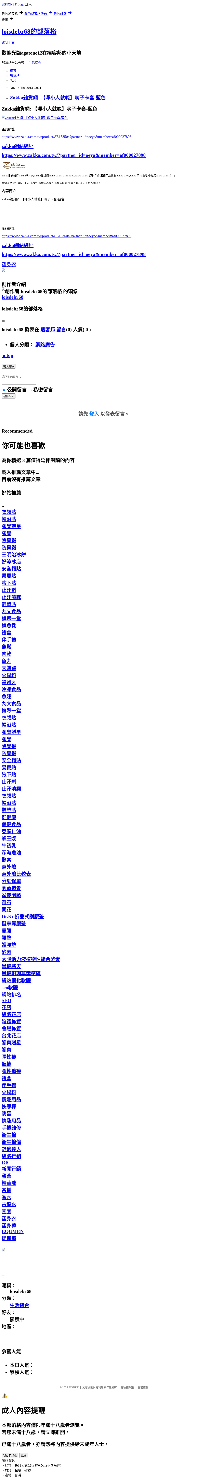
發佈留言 (8, 396)
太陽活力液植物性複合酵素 (31, 959)
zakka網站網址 (18, 146)
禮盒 (6, 632)
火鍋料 (9, 675)
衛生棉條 (11, 1142)
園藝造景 (11, 888)
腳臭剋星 (11, 526)
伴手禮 (9, 639)
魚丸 (6, 661)
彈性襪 (9, 1057)
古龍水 (9, 1204)
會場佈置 (11, 1028)
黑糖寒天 (11, 966)
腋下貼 (9, 583)
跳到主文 (8, 42)
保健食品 (11, 824)
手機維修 (11, 1128)
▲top (7, 355)
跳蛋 (6, 1113)
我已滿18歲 (10, 1455)
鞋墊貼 (9, 604)
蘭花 (6, 909)
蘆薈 (6, 1176)
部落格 (15, 75)
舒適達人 (11, 1149)
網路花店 (11, 1014)
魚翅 (6, 696)
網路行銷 (11, 1156)
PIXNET (74, 1387)
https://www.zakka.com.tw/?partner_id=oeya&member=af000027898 (74, 155)
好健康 (9, 817)
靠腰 (6, 930)
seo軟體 (10, 987)
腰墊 (6, 938)
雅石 (6, 902)
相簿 (13, 71)
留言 (61, 329)
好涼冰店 (11, 561)
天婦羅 (9, 668)
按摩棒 (9, 1106)
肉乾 (6, 654)
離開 (23, 1455)
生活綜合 (34, 62)
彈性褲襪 (11, 1071)
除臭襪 (9, 540)
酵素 (6, 859)
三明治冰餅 (14, 554)
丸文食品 (11, 611)
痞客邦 (47, 329)
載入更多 (8, 366)
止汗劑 (9, 590)
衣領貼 (9, 512)
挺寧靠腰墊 (14, 923)
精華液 (9, 1183)
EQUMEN (13, 1231)
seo (5, 1162)
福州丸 (9, 682)
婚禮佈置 (11, 1021)
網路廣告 (45, 344)
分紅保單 (11, 881)
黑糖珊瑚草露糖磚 (21, 973)
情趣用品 (11, 1099)
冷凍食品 (11, 689)
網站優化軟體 (16, 980)
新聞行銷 (11, 1169)
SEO (6, 1000)
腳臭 (6, 533)
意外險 (9, 867)
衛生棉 (9, 1135)
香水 (6, 1197)
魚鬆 (6, 647)
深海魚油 (11, 852)
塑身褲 (9, 1225)
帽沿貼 (9, 519)
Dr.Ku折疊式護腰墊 (23, 916)
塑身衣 (9, 264)
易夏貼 (9, 576)
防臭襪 (9, 547)
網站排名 (11, 994)
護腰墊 (9, 945)
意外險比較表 (16, 874)
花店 (6, 1007)
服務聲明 (143, 1387)
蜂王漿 (9, 838)
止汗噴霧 (11, 597)
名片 (13, 80)
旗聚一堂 (11, 618)
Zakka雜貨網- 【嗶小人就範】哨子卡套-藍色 (58, 97)
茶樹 (6, 1190)
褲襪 (6, 1064)
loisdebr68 (12, 297)
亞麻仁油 (11, 831)
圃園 (6, 1211)
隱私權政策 (127, 1387)
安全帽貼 (11, 568)
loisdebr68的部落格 (29, 31)
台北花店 (11, 1035)
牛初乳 (9, 845)
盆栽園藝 (11, 895)
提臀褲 (9, 1238)
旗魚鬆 (9, 625)
